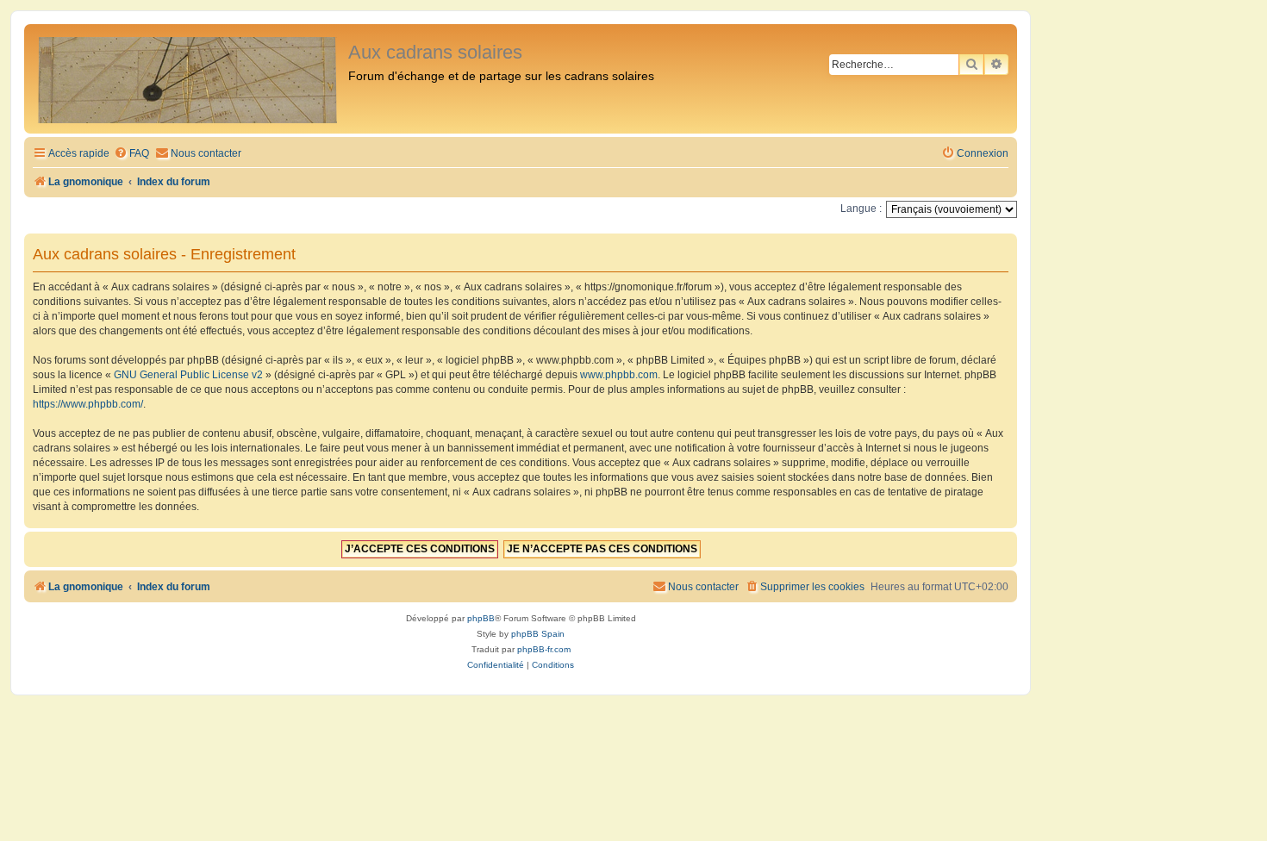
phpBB (481, 618)
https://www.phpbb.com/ (88, 404)
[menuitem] (131, 153)
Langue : (861, 208)
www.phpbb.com (619, 375)
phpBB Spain (538, 634)
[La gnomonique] (188, 78)
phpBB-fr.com (544, 649)
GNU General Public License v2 (188, 375)
